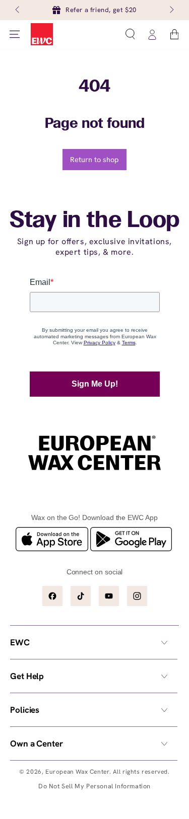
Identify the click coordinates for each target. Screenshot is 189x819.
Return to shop (94, 159)
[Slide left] (18, 10)
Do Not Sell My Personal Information (94, 786)
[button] (130, 34)
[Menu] (15, 34)
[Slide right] (170, 10)
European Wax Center (77, 772)
